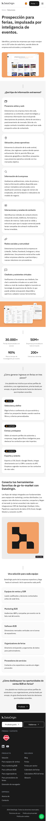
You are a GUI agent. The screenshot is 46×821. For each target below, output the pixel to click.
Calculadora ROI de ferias (34, 774)
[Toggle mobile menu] (42, 3)
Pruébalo (21, 707)
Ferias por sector (30, 766)
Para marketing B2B (9, 766)
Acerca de (5, 796)
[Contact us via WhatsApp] (41, 816)
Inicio (4, 10)
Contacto (5, 800)
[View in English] (26, 3)
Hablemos (32, 724)
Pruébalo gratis (11, 724)
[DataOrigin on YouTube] (7, 746)
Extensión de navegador (11, 784)
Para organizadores (9, 774)
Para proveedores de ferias (10, 779)
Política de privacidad (30, 813)
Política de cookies (23, 816)
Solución (5, 758)
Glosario (27, 778)
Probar (33, 4)
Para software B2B (9, 770)
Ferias (26, 762)
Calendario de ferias (32, 770)
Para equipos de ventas (11, 762)
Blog (26, 758)
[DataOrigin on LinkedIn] (3, 746)
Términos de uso (14, 813)
